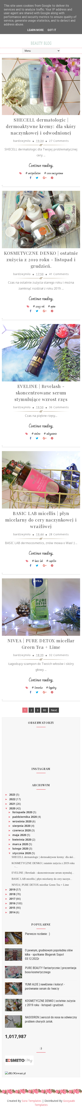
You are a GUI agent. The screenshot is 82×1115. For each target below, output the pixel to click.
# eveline (36, 433)
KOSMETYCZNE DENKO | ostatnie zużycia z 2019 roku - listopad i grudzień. (41, 259)
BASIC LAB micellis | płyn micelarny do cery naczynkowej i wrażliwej (41, 519)
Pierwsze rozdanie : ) (37, 934)
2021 (12, 804)
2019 (12, 889)
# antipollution (33, 173)
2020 (12, 808)
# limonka (37, 687)
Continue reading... (41, 165)
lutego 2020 (20, 848)
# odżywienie (50, 433)
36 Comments (59, 407)
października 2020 (25, 817)
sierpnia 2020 (21, 826)
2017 (12, 898)
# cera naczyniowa (53, 173)
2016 (12, 903)
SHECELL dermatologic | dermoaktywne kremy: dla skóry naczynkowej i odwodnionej (41, 126)
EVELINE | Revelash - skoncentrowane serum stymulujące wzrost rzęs (41, 392)
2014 (12, 912)
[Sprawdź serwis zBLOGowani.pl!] (15, 1073)
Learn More (35, 30)
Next (54, 710)
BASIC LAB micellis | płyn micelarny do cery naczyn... (42, 878)
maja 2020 (19, 835)
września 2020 (22, 821)
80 (44, 710)
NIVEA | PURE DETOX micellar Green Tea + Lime (40, 884)
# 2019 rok (38, 306)
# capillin (51, 561)
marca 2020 (20, 844)
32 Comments (59, 655)
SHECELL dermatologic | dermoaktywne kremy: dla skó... (43, 857)
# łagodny (51, 687)
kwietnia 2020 (22, 839)
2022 (12, 799)
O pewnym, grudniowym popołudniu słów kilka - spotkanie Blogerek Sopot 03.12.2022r (49, 954)
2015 (12, 907)
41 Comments (59, 274)
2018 (12, 894)
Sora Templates (31, 1101)
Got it (51, 30)
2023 (12, 794)
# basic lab (37, 561)
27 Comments (59, 141)
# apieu (51, 306)
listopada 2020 (22, 812)
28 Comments (59, 534)
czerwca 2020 (21, 830)
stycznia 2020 (22, 853)
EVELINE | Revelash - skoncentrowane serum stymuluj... (43, 872)
